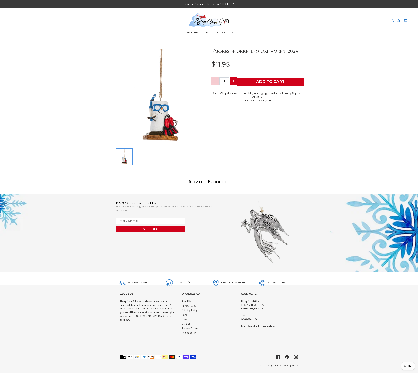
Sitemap (186, 323)
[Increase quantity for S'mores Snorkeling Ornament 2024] (233, 81)
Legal (184, 314)
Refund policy (189, 332)
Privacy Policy (189, 305)
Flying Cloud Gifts (273, 365)
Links (184, 319)
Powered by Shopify (289, 365)
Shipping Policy (189, 310)
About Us (186, 301)
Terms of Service (190, 328)
